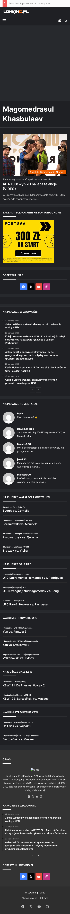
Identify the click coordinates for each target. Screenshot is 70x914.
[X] (33, 797)
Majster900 (24, 444)
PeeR (20, 413)
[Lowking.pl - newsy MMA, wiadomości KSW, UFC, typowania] (16, 12)
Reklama (44, 898)
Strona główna (29, 898)
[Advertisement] (35, 63)
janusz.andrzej (25, 428)
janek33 (22, 459)
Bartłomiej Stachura (14, 179)
